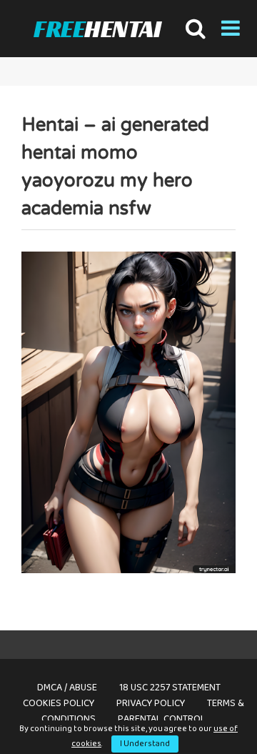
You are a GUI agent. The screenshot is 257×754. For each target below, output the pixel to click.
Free (97, 29)
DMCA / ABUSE (67, 687)
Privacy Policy (150, 703)
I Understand (145, 743)
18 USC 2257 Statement (170, 687)
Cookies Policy (58, 703)
